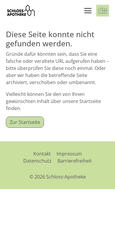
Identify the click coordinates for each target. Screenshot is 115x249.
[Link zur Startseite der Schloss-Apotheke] (20, 11)
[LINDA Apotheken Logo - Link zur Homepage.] (102, 11)
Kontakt (42, 153)
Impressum (69, 153)
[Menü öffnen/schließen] (87, 10)
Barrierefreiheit (75, 161)
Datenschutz (37, 161)
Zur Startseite (25, 122)
